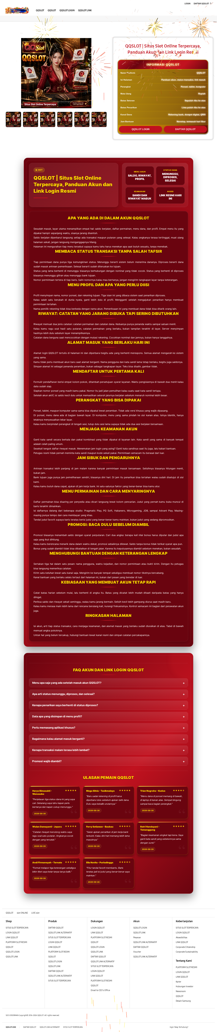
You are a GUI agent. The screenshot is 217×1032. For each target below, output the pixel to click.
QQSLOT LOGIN (141, 129)
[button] (4, 24)
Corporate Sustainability (187, 952)
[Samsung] (17, 10)
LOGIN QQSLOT (13, 932)
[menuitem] (40, 10)
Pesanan (137, 937)
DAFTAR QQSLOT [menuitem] (201, 3)
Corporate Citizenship (186, 947)
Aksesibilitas (181, 937)
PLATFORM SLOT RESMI (16, 942)
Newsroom (181, 991)
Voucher (137, 952)
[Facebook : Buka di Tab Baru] (192, 1027)
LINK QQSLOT (12, 937)
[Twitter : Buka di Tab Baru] (198, 1027)
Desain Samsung (183, 1001)
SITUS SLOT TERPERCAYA (17, 928)
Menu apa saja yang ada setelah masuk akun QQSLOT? (66, 682)
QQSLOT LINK (12, 956)
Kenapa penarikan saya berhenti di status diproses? (65, 705)
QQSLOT (9, 947)
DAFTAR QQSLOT (185, 129)
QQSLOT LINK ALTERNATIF (60, 932)
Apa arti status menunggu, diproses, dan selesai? (63, 694)
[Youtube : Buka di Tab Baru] (209, 1027)
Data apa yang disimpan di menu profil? (57, 716)
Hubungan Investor (185, 986)
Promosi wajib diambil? (47, 761)
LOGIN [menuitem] (187, 3)
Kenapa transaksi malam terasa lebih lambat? (60, 750)
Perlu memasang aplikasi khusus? (53, 727)
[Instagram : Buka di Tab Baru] (203, 1027)
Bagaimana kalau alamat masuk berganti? (58, 738)
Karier (178, 982)
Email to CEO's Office (100, 990)
